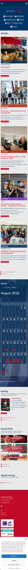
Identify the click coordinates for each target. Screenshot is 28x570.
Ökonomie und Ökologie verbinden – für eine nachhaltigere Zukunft (13, 157)
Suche (20, 3)
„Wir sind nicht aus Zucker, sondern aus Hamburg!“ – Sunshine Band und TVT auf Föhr (13, 205)
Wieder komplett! (5, 67)
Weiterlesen (5, 75)
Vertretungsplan (10, 19)
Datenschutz (11, 568)
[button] (25, 539)
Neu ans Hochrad (17, 23)
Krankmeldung (9, 16)
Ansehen (4, 413)
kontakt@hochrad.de (5, 502)
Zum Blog (5, 464)
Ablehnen (14, 560)
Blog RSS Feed (6, 466)
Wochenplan (20, 16)
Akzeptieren (14, 556)
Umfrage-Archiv (7, 482)
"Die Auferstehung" (16, 398)
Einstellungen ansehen (14, 564)
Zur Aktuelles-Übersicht (8, 272)
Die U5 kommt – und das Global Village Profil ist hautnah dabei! (13, 112)
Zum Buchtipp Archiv (8, 417)
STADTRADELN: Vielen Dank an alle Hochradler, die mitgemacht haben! (13, 252)
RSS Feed (4, 273)
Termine (21, 19)
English (15, 26)
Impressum (17, 568)
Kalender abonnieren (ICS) (9, 381)
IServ (8, 23)
